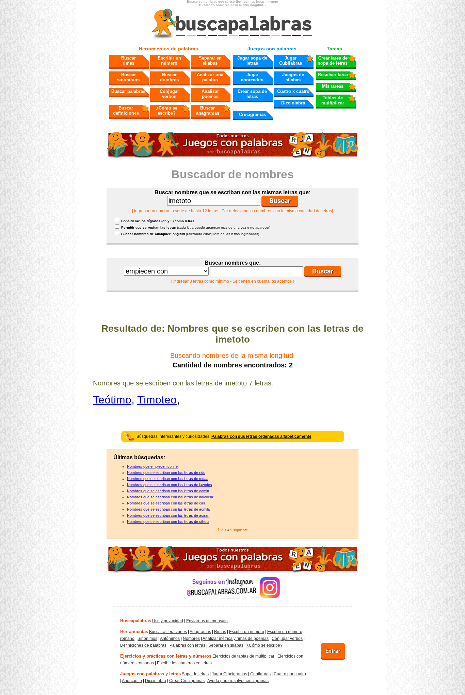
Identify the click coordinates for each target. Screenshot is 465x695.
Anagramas (200, 631)
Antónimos (170, 638)
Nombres (191, 638)
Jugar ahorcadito (252, 77)
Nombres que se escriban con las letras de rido (166, 472)
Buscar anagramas (207, 110)
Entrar (332, 651)
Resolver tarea (333, 74)
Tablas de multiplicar (332, 100)
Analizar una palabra (210, 77)
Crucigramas (252, 114)
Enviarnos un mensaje (207, 620)
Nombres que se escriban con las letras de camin (168, 491)
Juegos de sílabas (293, 77)
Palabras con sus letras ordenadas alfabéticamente (261, 436)
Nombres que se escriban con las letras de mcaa (167, 479)
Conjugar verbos (169, 94)
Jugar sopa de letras (252, 60)
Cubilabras (260, 674)
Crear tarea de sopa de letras (333, 60)
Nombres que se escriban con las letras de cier (166, 503)
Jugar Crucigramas (229, 674)
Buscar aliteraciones (168, 631)
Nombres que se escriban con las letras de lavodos (169, 485)
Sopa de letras (195, 674)
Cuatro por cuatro (290, 674)
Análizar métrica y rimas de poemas (236, 638)
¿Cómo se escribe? (166, 110)
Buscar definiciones (126, 110)
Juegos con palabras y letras (150, 673)
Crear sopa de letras (252, 94)
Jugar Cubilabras (290, 60)
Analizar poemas (210, 94)
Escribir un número (169, 60)
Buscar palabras (128, 91)
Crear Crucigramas (187, 680)
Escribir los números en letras (184, 663)
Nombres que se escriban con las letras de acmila (168, 509)
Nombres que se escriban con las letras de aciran (168, 515)
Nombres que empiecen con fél (152, 466)
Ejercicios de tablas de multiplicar (243, 656)
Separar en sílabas (210, 60)
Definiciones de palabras (143, 645)
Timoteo (157, 400)
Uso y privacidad (167, 620)
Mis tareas (332, 86)
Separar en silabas (225, 645)
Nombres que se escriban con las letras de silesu (168, 521)
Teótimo (112, 400)
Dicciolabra (293, 102)
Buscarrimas (128, 60)
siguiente (240, 530)
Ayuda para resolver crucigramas (238, 680)
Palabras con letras (187, 645)
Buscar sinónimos (128, 77)
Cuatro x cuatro (293, 91)
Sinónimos (147, 638)
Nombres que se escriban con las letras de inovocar (170, 497)
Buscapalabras (135, 620)
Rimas (220, 631)
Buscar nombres (169, 77)
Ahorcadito (132, 680)
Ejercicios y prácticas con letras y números (165, 656)
